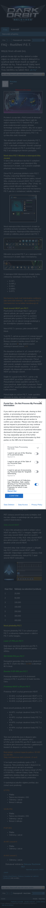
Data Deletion (9, 505)
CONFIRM (14, 496)
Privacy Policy (37, 505)
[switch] (37, 453)
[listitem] (23, 448)
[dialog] (23, 454)
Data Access (23, 505)
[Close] (41, 403)
